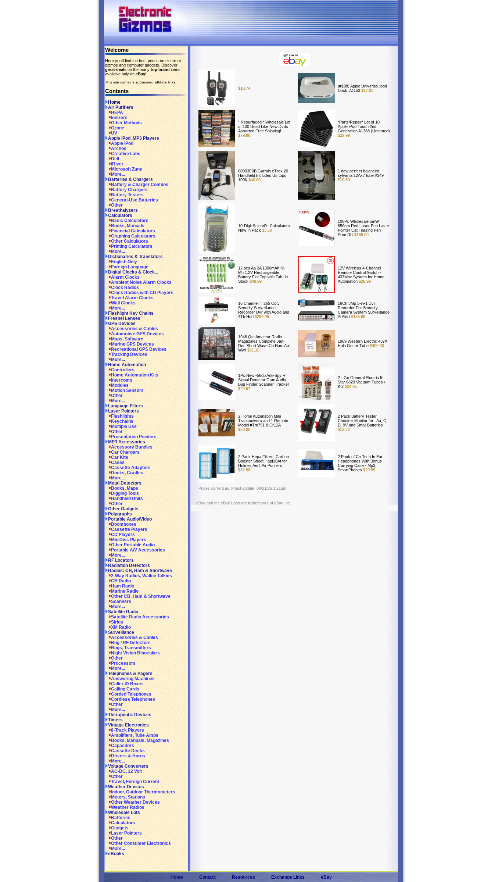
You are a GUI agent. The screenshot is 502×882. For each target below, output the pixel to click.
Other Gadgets (123, 508)
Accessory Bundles (132, 447)
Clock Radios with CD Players (142, 292)
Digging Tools (125, 493)
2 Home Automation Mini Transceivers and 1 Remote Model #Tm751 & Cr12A (263, 420)
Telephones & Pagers (130, 673)
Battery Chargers (129, 189)
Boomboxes (123, 524)
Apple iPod (122, 143)
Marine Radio (125, 591)
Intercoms (121, 380)
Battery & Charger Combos (139, 184)
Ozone (117, 128)
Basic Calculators (129, 220)
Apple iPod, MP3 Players (133, 138)
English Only (124, 261)
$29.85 (368, 470)
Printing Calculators (132, 246)
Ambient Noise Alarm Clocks (141, 282)
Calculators (120, 215)
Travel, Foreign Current (135, 781)
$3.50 (266, 230)
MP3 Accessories (126, 441)
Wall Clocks (123, 303)
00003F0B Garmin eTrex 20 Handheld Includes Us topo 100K (263, 175)
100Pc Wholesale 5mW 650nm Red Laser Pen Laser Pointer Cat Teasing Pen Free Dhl (363, 228)
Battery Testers (127, 194)
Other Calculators (129, 241)
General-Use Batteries (134, 200)
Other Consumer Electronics (141, 843)
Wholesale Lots (124, 812)
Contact (207, 877)
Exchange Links (288, 877)
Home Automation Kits (134, 375)
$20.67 (244, 388)
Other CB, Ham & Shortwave (141, 596)
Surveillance (121, 632)
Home (114, 102)
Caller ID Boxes (127, 683)
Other (117, 205)
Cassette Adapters (131, 467)
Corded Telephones (131, 694)
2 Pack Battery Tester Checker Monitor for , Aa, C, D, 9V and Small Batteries (362, 420)
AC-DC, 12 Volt (126, 771)
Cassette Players (129, 529)
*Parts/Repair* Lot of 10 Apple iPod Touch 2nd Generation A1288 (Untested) (364, 126)
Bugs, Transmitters (131, 647)
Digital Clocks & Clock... (133, 272)
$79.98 (244, 135)
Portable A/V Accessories (138, 550)
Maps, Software (127, 339)
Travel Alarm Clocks (132, 297)
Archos (118, 148)
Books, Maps (124, 488)
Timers (115, 719)
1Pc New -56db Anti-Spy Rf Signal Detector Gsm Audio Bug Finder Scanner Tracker (263, 379)
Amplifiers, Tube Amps (134, 735)
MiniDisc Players (128, 539)
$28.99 (364, 281)
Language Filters (125, 405)
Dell (115, 158)
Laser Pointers (123, 411)
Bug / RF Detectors (131, 642)
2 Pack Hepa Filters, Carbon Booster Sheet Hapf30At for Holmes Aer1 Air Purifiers (263, 461)
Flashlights (122, 416)
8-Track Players (127, 730)
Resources (243, 877)
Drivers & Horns (128, 755)
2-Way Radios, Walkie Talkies (141, 575)
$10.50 (344, 180)
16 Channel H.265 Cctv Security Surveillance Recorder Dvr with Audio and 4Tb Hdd (263, 310)
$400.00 (376, 345)
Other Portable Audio (133, 544)
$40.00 (254, 180)
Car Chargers (125, 452)
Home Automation (127, 364)
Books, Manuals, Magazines (140, 740)
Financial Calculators (133, 230)
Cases (118, 462)
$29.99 (344, 135)
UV (114, 133)
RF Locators (121, 560)
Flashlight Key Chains (131, 313)
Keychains (122, 421)
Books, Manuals (127, 225)
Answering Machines (133, 678)
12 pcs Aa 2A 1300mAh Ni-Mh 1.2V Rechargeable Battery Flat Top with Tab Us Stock (263, 274)
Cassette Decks (128, 750)
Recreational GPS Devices (138, 349)
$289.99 (261, 316)
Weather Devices (126, 786)
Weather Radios (127, 807)
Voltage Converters (128, 766)
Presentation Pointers (134, 436)
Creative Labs (125, 153)
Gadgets (120, 828)
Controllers (123, 369)
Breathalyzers (123, 210)
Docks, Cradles (127, 472)
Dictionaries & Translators (135, 256)
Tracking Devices (129, 354)
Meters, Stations (128, 797)
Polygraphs (120, 514)
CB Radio (121, 580)
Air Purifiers (120, 107)
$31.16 (252, 350)
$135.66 (357, 316)
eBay (326, 877)
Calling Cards (125, 689)
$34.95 (350, 386)
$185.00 (361, 234)
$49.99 (255, 281)
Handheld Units (127, 498)
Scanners (121, 601)
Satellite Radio (123, 611)
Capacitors (122, 745)
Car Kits (119, 457)
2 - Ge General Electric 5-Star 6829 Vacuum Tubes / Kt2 (361, 382)
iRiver (117, 164)
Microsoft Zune (126, 169)
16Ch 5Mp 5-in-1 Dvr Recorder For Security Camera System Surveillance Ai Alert (364, 310)
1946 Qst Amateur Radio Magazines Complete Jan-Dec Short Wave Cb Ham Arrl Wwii (264, 343)
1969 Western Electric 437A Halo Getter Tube (362, 343)
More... (118, 174)
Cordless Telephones (133, 699)
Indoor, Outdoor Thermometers (143, 791)
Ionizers (119, 117)
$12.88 (244, 470)
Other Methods (126, 122)
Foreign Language (129, 266)
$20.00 (244, 429)
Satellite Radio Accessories (140, 616)
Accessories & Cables (134, 328)
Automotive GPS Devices (137, 333)
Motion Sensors (127, 390)
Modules (120, 385)
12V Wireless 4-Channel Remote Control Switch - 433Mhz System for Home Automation (361, 274)
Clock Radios (125, 287)
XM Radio (121, 627)
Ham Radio (122, 586)
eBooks (116, 853)
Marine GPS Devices (132, 344)
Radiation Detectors (129, 565)
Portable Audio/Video (130, 519)
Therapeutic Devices (129, 714)
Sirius (117, 622)
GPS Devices (122, 323)
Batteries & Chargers (130, 179)
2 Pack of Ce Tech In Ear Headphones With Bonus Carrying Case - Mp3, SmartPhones (360, 463)
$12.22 (344, 429)
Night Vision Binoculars (135, 653)
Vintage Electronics (128, 725)
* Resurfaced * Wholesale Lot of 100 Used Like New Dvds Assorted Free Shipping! (264, 126)
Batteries (120, 817)
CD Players (123, 534)
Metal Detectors (124, 483)
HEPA (117, 112)
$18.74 (244, 88)
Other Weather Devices (135, 802)
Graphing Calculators (133, 236)
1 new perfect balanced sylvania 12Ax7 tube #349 (361, 173)
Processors (123, 663)
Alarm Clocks (125, 277)
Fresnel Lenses (124, 318)
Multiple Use (124, 426)
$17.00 (366, 90)
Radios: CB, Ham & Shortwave (140, 570)
